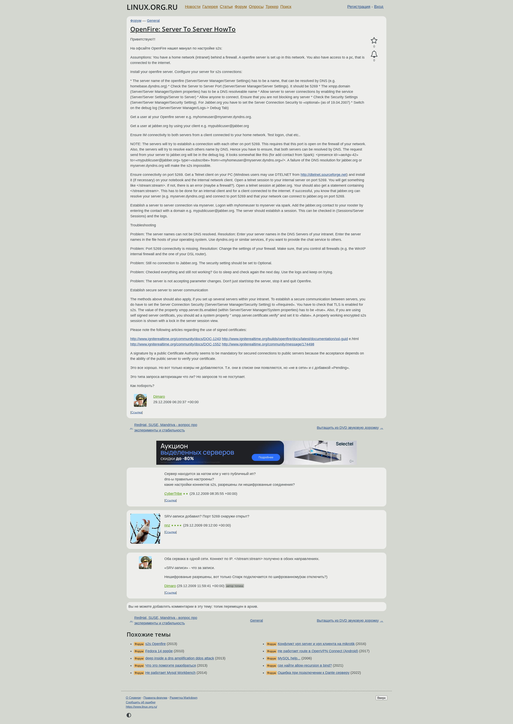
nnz (167, 525)
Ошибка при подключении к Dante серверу (313, 673)
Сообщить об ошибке (141, 702)
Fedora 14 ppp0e (159, 651)
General (153, 21)
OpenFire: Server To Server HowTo (183, 29)
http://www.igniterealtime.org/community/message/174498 (268, 344)
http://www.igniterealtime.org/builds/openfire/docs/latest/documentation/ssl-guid (285, 339)
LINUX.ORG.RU (152, 7)
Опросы (256, 6)
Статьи (226, 6)
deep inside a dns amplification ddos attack (179, 658)
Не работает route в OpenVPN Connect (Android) (318, 651)
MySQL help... (289, 658)
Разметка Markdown (183, 697)
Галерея (210, 6)
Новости (192, 6)
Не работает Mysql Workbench (170, 673)
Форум (241, 6)
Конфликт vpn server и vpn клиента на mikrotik (316, 644)
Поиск (285, 6)
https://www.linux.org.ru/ (141, 706)
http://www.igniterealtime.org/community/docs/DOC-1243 (175, 339)
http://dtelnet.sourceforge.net (323, 175)
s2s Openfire (155, 644)
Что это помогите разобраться (170, 665)
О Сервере (133, 697)
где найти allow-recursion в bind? (305, 665)
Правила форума (155, 697)
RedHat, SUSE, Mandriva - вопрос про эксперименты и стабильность (165, 427)
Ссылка (136, 412)
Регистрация (358, 6)
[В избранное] (374, 40)
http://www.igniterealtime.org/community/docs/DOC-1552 (175, 344)
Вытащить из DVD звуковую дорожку (348, 428)
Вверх (381, 698)
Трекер (272, 6)
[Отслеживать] (374, 54)
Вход (378, 6)
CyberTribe (173, 494)
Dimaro (159, 397)
